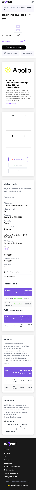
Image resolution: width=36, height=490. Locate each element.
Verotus (29, 54)
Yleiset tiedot (12, 54)
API (5, 456)
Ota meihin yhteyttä (11, 473)
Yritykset (13, 7)
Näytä (6, 249)
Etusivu (5, 7)
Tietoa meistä (9, 470)
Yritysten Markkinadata (12, 467)
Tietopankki (8, 463)
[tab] (18, 272)
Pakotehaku (8, 460)
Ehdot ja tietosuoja (10, 477)
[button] (18, 272)
